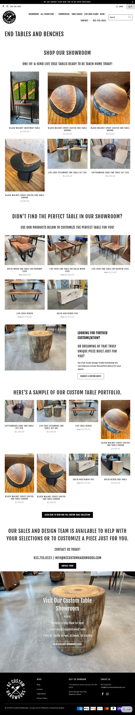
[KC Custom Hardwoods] (9, 17)
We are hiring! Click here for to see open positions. (67, 2)
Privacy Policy (42, 698)
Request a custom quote (90, 376)
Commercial (64, 14)
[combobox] (120, 17)
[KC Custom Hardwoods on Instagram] (7, 7)
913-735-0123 (15, 7)
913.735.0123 (106, 685)
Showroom (34, 14)
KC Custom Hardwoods (19, 708)
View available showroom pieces (67, 644)
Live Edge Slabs (91, 14)
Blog (102, 14)
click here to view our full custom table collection (67, 515)
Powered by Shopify (56, 708)
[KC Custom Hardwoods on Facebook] (3, 7)
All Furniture (48, 14)
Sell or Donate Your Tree (78, 692)
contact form (67, 566)
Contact (85, 20)
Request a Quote (75, 694)
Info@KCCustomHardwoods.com (113, 687)
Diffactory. (45, 708)
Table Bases (77, 14)
